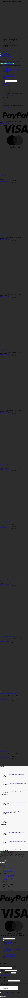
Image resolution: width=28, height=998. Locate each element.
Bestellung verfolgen (7, 870)
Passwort (2, 970)
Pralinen (7, 68)
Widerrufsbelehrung (7, 878)
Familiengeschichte (9, 75)
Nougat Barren (3, 751)
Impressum (5, 879)
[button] (5, 83)
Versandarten (6, 868)
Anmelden (13, 972)
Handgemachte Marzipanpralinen (7, 579)
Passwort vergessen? (5, 975)
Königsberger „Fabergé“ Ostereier (8, 350)
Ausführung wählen (4, 123)
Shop (4, 58)
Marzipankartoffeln (9, 945)
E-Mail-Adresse (4, 980)
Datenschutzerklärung (7, 993)
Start (1, 58)
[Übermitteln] (5, 82)
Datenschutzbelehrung (8, 876)
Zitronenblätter (3, 408)
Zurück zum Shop (9, 95)
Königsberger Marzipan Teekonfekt (13, 69)
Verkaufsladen (6, 71)
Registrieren (3, 996)
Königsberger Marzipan (10, 74)
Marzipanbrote (8, 943)
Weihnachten (8, 70)
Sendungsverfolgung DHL (9, 871)
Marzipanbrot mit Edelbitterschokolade (9, 636)
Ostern (6, 67)
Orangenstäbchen (4, 235)
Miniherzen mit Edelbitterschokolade (8, 521)
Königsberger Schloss (10, 76)
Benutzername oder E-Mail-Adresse (8, 966)
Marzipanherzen (9, 64)
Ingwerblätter (3, 119)
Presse (4, 77)
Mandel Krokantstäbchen (6, 175)
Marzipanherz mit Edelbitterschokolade (9, 693)
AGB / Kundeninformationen (9, 875)
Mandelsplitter (3, 291)
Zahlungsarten (6, 867)
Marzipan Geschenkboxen (11, 62)
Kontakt (5, 78)
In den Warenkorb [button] (4, 181)
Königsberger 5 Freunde (5, 464)
